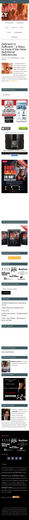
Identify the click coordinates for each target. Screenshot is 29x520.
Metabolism (14, 482)
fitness (4, 476)
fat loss (18, 472)
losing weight (19, 480)
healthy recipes (22, 478)
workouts (10, 492)
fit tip (25, 476)
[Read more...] (14, 81)
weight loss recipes (16, 488)
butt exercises (16, 467)
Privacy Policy (5, 310)
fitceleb (24, 472)
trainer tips (15, 485)
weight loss (6, 487)
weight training (7, 490)
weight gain (24, 484)
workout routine (23, 490)
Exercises (4, 472)
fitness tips (19, 475)
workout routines (4, 492)
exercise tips (11, 472)
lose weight (13, 480)
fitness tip (10, 476)
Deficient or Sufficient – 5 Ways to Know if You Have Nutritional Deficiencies (13, 49)
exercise (23, 470)
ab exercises (4, 467)
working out (12, 490)
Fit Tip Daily (14, 10)
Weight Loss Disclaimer (6, 497)
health (13, 478)
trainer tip (10, 484)
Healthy (17, 478)
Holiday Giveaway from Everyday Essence (12, 307)
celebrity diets (21, 467)
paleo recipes (21, 483)
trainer (6, 484)
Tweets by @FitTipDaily (7, 352)
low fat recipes (9, 482)
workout (17, 490)
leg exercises (8, 480)
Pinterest (3, 484)
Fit (22, 472)
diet (20, 470)
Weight (20, 485)
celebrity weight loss (9, 470)
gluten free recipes (6, 478)
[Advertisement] (14, 208)
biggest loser (10, 467)
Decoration (17, 470)
